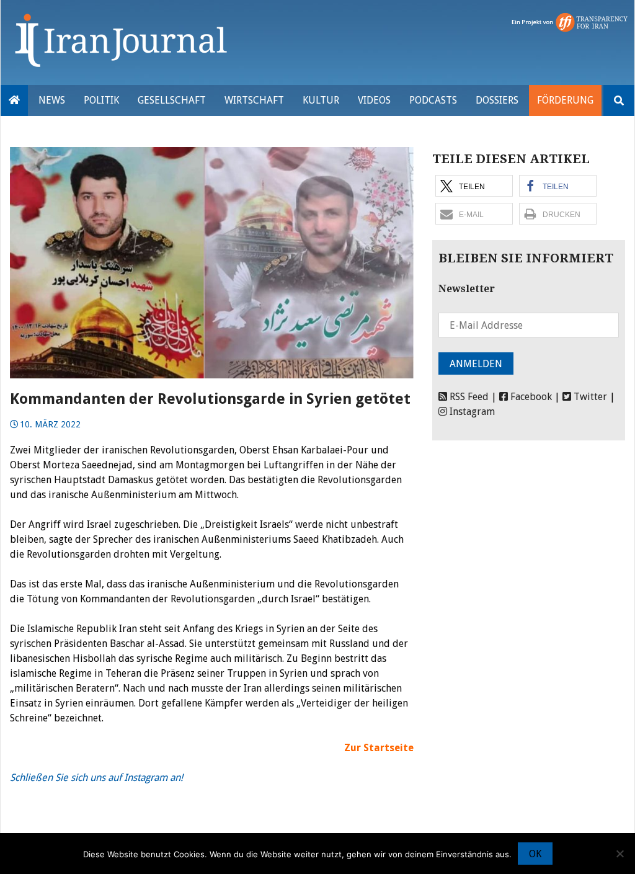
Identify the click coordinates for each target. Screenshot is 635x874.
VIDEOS (374, 100)
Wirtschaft (254, 100)
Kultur (321, 100)
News (51, 100)
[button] (474, 186)
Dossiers (497, 100)
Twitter (589, 397)
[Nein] (619, 853)
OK (535, 854)
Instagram (471, 411)
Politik (101, 100)
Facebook (530, 397)
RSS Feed (468, 397)
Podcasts (433, 100)
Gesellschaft (172, 100)
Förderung (565, 100)
